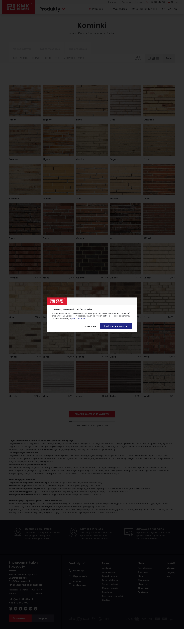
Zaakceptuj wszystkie (116, 326)
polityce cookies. (79, 318)
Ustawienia (90, 326)
